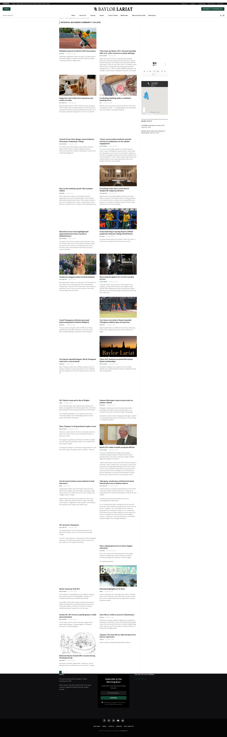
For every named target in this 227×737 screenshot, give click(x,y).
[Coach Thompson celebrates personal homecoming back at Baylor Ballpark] (77, 307)
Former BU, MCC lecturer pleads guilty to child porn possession (77, 616)
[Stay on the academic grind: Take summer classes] (77, 175)
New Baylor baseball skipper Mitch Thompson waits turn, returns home (77, 360)
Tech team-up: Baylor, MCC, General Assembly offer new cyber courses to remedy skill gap (118, 52)
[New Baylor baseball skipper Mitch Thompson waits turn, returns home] (77, 346)
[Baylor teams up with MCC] (77, 576)
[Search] (221, 15)
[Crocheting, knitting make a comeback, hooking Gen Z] (118, 85)
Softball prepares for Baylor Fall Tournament (77, 51)
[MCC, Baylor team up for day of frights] (77, 387)
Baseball (62, 324)
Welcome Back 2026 (138, 15)
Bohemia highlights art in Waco (112, 589)
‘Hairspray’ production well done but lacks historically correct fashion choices (117, 482)
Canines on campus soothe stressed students (77, 277)
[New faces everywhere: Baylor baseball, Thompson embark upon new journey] (118, 307)
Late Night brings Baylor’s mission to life (152, 125)
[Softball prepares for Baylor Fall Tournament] (77, 38)
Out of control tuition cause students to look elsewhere (76, 482)
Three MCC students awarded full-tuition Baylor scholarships (116, 360)
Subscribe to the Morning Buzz (213, 9)
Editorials (62, 660)
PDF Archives (211, 3)
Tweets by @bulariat (141, 679)
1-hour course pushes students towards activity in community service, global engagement (115, 141)
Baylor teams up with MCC (69, 589)
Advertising (152, 15)
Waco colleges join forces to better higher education (116, 547)
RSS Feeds (220, 3)
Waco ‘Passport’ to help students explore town (77, 426)
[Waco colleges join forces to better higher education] (118, 533)
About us (184, 3)
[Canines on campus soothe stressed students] (77, 264)
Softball (62, 53)
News (73, 15)
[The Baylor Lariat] (113, 9)
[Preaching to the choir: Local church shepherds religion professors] (118, 175)
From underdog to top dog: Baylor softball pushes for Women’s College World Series (116, 233)
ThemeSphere (124, 730)
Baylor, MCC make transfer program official (117, 447)
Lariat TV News (113, 15)
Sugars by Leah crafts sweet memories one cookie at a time (76, 99)
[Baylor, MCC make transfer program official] (118, 434)
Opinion (92, 15)
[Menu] (223, 15)
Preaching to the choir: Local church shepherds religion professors (114, 190)
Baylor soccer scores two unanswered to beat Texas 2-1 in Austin (31, 3)
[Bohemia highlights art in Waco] (118, 576)
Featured (62, 193)
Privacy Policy (112, 704)
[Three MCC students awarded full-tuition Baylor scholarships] (118, 346)
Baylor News (103, 55)
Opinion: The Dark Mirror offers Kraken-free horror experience (118, 636)
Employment (202, 3)
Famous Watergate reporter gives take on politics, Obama (116, 401)
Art (101, 102)
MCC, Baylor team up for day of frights (74, 400)
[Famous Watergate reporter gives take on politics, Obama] (118, 387)
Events (102, 617)
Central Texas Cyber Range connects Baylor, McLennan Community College (76, 140)
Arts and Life (63, 102)
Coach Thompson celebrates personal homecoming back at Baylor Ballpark (74, 321)
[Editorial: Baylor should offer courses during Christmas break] (77, 642)
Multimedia (124, 15)
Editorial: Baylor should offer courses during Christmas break (77, 657)
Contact (193, 3)
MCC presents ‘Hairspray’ (69, 525)
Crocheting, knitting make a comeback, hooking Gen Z (115, 99)
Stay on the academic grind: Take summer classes (76, 190)
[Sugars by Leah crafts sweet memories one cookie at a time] (77, 85)
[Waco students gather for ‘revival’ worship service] (118, 264)
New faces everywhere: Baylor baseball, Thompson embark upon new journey (116, 321)
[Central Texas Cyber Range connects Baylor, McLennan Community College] (77, 126)
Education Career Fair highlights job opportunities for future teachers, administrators (73, 234)
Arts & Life (82, 15)
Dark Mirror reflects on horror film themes (117, 615)
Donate (6, 9)
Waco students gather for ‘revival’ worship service (117, 278)
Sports (102, 15)
